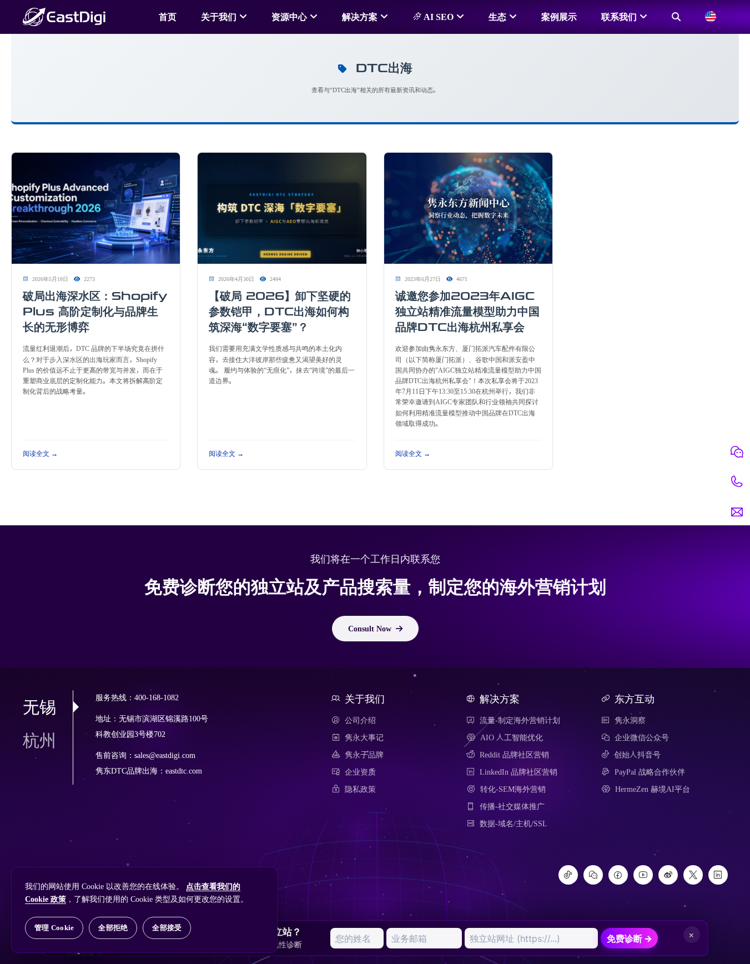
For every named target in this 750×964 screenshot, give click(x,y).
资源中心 (289, 16)
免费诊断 (629, 938)
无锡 (39, 707)
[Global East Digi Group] (710, 16)
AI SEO (437, 16)
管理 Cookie (54, 927)
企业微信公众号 (642, 737)
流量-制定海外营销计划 (520, 720)
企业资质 (360, 772)
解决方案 (359, 16)
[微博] (668, 875)
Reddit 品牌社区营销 (514, 755)
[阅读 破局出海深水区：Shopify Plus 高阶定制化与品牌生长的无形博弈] (96, 209)
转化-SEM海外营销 (513, 789)
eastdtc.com (183, 771)
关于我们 (218, 16)
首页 (168, 16)
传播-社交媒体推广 (512, 806)
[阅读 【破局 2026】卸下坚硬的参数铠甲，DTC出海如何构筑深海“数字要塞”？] (282, 209)
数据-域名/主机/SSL (513, 823)
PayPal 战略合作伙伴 (650, 772)
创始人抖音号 (637, 755)
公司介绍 (360, 720)
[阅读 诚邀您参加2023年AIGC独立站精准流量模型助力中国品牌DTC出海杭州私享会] (468, 209)
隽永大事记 (364, 737)
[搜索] (676, 17)
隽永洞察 (630, 720)
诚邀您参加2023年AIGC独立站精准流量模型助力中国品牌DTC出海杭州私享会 (467, 311)
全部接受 (167, 927)
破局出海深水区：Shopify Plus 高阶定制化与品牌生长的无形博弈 (95, 311)
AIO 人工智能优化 (511, 737)
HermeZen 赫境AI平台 (652, 789)
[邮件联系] (736, 512)
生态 (497, 16)
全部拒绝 (113, 927)
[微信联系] (736, 452)
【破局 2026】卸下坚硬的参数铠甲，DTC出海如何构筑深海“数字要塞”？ (280, 311)
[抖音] (568, 875)
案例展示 (559, 16)
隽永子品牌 (364, 755)
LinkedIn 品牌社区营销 (518, 772)
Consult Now (369, 628)
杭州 (39, 740)
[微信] (593, 875)
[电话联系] (736, 482)
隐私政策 (360, 789)
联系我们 (619, 16)
